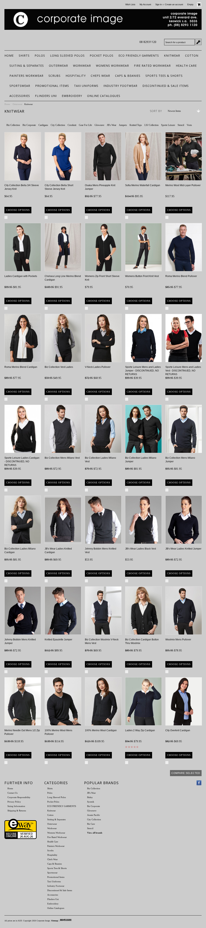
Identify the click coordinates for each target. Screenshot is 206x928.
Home (7, 104)
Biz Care (91, 824)
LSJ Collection (151, 125)
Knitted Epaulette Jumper (58, 639)
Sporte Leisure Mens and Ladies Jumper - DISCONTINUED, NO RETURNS (143, 371)
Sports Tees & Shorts (164, 76)
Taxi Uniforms (86, 86)
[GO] (198, 42)
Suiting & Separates (26, 65)
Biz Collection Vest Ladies (59, 367)
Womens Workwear (112, 65)
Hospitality (76, 76)
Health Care (186, 65)
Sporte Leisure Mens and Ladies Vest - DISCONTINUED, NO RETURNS (183, 371)
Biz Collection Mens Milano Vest (62, 457)
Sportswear (19, 86)
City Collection (58, 125)
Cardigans (43, 125)
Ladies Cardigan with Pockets (20, 276)
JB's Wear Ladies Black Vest (140, 548)
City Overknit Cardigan (177, 730)
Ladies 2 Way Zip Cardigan (140, 730)
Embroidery (72, 96)
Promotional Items (52, 86)
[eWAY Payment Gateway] (20, 838)
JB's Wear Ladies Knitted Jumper (183, 548)
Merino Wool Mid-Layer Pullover (183, 185)
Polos (40, 55)
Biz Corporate (29, 125)
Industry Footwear (120, 86)
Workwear (82, 65)
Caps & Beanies (127, 76)
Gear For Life (85, 125)
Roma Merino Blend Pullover (181, 276)
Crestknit (72, 125)
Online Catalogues (103, 96)
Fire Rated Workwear (152, 65)
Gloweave (99, 125)
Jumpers (123, 125)
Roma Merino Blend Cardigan (20, 367)
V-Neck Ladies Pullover (97, 367)
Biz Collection (13, 125)
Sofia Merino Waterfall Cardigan (142, 185)
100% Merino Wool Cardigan (101, 730)
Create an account (174, 4)
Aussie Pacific (93, 815)
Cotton (191, 55)
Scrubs (54, 76)
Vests (189, 125)
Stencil (181, 125)
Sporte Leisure (168, 125)
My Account (145, 4)
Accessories (19, 96)
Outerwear (58, 65)
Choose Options (18, 210)
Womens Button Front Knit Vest (142, 276)
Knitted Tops (136, 125)
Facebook (199, 782)
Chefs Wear (100, 76)
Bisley (90, 797)
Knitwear (172, 55)
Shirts (24, 55)
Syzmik (90, 801)
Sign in (158, 4)
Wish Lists (130, 4)
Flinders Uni (46, 96)
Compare (14, 217)
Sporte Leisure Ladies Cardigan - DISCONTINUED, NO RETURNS (21, 461)
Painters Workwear (26, 76)
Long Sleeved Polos (67, 55)
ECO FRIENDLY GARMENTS (138, 55)
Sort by (156, 111)
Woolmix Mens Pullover (178, 639)
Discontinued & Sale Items (165, 86)
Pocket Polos (101, 55)
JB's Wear (111, 125)
